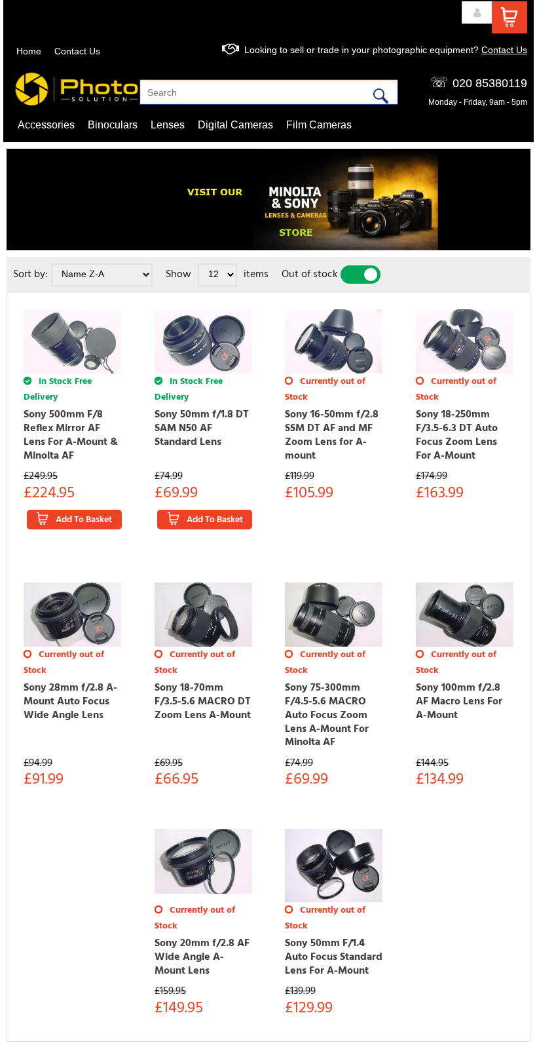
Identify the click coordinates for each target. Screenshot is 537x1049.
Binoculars (113, 124)
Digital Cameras (235, 124)
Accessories (46, 124)
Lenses (168, 124)
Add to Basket (84, 519)
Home (28, 51)
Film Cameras (319, 124)
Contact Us (77, 51)
